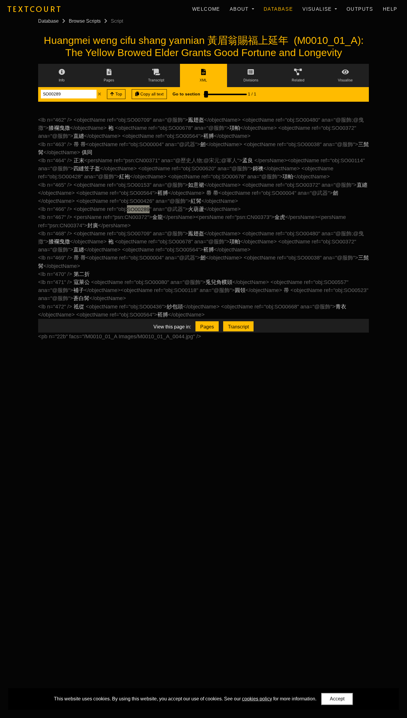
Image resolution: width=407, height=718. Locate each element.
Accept (337, 698)
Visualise (317, 9)
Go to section (186, 94)
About (240, 9)
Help (390, 9)
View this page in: (172, 326)
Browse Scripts (85, 21)
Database (278, 9)
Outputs (360, 9)
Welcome (206, 9)
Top (118, 94)
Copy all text (151, 94)
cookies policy (257, 698)
